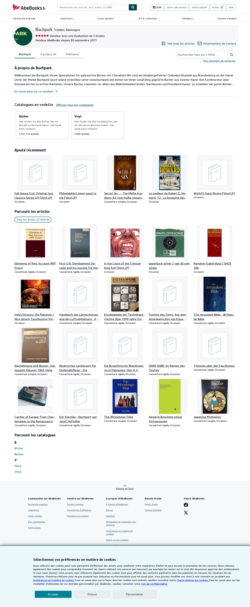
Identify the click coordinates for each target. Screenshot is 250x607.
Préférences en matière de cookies (119, 532)
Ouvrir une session (176, 7)
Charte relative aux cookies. (193, 580)
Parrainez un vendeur (78, 516)
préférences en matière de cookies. (53, 580)
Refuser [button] (92, 594)
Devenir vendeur (227, 18)
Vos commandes (36, 521)
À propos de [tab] (48, 54)
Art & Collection (147, 18)
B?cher (18, 448)
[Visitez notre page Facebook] (186, 505)
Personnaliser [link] (134, 594)
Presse (109, 510)
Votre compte (199, 7)
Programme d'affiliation (79, 510)
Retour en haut (125, 488)
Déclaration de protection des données (121, 523)
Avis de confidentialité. (154, 583)
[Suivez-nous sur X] (186, 513)
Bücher (19, 454)
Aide (231, 7)
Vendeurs (187, 18)
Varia (17, 466)
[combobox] (93, 7)
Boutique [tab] (25, 54)
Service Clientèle (153, 510)
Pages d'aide (151, 504)
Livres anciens (106, 18)
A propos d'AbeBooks (117, 504)
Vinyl (17, 471)
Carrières (110, 516)
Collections (66, 18)
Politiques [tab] (72, 54)
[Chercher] (133, 7)
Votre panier (34, 527)
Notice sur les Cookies (117, 540)
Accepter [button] (53, 594)
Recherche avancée (24, 18)
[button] (231, 54)
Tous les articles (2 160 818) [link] (33, 219)
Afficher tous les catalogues (75, 105)
